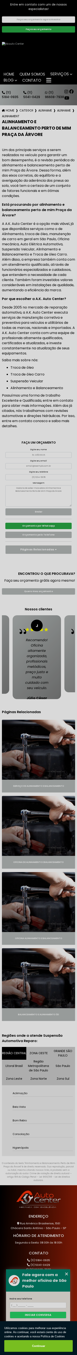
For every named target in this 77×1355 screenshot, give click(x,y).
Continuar (38, 1346)
